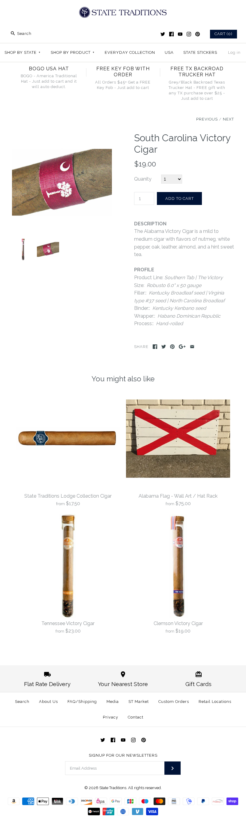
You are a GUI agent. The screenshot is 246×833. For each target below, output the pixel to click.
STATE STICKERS (200, 52)
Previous (207, 119)
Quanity (143, 179)
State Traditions (112, 788)
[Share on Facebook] (155, 346)
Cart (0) (223, 34)
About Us (48, 701)
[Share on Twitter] (163, 346)
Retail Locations (215, 701)
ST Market (138, 701)
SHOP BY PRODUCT (72, 52)
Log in (234, 52)
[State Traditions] (123, 10)
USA (169, 52)
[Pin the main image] (172, 346)
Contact (135, 717)
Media (112, 701)
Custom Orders (173, 701)
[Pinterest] (197, 34)
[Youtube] (180, 34)
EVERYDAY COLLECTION (130, 52)
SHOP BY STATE (22, 52)
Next (228, 119)
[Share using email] (192, 346)
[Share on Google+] (182, 346)
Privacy (110, 717)
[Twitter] (162, 34)
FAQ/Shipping (82, 701)
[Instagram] (189, 34)
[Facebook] (171, 34)
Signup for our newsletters (123, 755)
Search (22, 701)
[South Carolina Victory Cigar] (62, 136)
